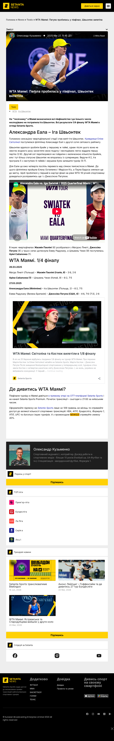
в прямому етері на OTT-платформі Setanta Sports (75, 395)
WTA (14, 111)
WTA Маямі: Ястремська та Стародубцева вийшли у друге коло (31, 620)
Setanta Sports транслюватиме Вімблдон (28, 585)
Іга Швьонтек (24, 111)
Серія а (19, 530)
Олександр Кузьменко (29, 35)
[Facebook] (87, 714)
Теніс (30, 19)
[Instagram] (93, 714)
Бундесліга (21, 511)
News (21, 19)
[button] (107, 29)
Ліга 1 (18, 539)
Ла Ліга (19, 521)
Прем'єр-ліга (22, 502)
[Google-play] (110, 714)
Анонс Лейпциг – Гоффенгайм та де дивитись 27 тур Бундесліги (80, 585)
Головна (10, 19)
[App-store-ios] (104, 714)
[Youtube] (98, 714)
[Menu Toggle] (108, 6)
